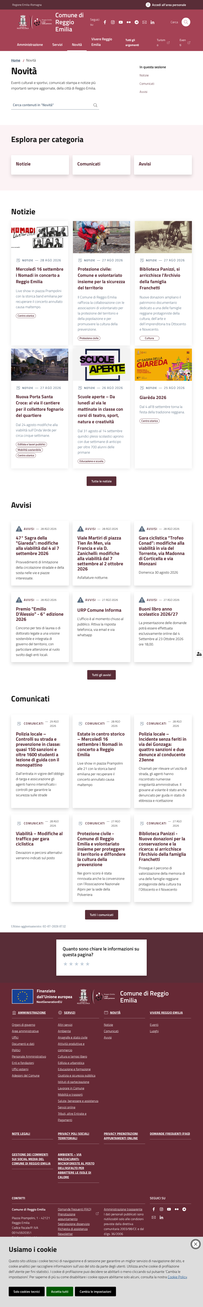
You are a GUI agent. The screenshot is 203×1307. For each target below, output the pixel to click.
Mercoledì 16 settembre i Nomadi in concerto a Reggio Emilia (39, 275)
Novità (115, 1012)
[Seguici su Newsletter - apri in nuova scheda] (143, 21)
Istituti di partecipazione (73, 1081)
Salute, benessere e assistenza (78, 1100)
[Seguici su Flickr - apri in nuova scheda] (127, 21)
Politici (16, 1050)
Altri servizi (65, 1024)
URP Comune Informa (99, 610)
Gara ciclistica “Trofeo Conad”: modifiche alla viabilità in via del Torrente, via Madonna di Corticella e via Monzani (162, 550)
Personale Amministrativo (29, 1056)
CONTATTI (18, 1198)
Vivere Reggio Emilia (166, 1012)
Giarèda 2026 (153, 397)
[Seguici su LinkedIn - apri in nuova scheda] (151, 21)
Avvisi (145, 163)
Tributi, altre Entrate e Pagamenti (72, 1116)
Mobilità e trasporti (70, 1094)
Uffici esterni (20, 1069)
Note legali (21, 1133)
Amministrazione (32, 1012)
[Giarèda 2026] (163, 365)
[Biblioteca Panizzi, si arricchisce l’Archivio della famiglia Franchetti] (163, 237)
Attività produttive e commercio (71, 1046)
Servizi (69, 1012)
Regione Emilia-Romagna (27, 5)
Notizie (23, 163)
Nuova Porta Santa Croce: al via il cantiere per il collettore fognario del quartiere (39, 405)
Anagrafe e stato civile (72, 1037)
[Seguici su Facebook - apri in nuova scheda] (103, 21)
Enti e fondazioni (23, 1062)
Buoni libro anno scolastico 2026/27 (158, 611)
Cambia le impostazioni (95, 1291)
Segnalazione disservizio (74, 1223)
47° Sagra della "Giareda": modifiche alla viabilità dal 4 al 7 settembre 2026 (37, 545)
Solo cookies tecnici (26, 1291)
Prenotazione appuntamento (68, 1216)
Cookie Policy (177, 1277)
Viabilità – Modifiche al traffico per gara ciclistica (39, 838)
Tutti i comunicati (101, 914)
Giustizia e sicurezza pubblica (76, 1075)
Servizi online (66, 1107)
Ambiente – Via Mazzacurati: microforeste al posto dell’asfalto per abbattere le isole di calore (76, 1165)
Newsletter (65, 1233)
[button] (186, 22)
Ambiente (64, 1031)
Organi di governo (23, 1024)
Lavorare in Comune (71, 1088)
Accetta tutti (59, 1291)
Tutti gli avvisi (101, 674)
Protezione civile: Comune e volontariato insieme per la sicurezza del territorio (101, 278)
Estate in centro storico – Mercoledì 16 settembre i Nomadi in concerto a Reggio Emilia (101, 744)
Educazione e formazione (74, 1069)
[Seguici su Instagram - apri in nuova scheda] (111, 21)
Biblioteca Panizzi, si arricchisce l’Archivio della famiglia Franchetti (160, 278)
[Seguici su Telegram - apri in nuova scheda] (135, 21)
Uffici (15, 1037)
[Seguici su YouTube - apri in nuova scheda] (119, 21)
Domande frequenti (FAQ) (170, 1133)
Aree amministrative (25, 1031)
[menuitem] (30, 45)
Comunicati (88, 163)
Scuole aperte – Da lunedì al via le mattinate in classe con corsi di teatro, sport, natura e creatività (100, 409)
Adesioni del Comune (25, 1075)
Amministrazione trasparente (123, 1209)
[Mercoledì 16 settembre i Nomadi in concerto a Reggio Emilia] (39, 237)
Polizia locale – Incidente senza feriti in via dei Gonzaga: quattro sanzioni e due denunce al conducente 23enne (162, 746)
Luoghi (154, 1031)
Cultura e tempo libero (72, 1056)
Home (15, 60)
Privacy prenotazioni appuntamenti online (121, 1136)
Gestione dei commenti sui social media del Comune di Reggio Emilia (31, 1159)
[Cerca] (93, 105)
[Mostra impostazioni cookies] (199, 653)
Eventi (154, 1024)
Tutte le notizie (101, 481)
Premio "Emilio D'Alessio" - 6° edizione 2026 (39, 614)
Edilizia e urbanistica (71, 1062)
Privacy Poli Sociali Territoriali (73, 1136)
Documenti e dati (23, 1043)
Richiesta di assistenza (73, 1228)
